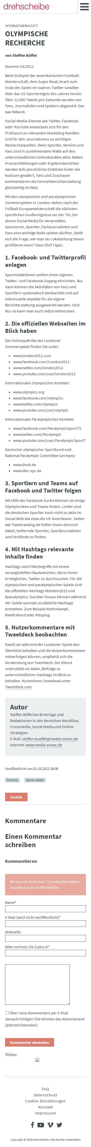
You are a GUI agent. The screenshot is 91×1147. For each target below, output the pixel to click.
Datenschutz (45, 1094)
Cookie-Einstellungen (45, 1100)
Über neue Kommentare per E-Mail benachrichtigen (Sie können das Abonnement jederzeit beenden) (45, 1018)
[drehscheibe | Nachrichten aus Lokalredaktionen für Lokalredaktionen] (26, 6)
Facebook (9, 1062)
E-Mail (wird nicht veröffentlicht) (33, 917)
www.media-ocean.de (44, 744)
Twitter (19, 1062)
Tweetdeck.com (18, 686)
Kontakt (45, 1106)
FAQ (45, 1088)
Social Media (35, 780)
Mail (29, 1062)
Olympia (12, 780)
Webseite (13, 931)
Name (10, 902)
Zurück (16, 796)
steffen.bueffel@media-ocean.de (50, 738)
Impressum (45, 1112)
